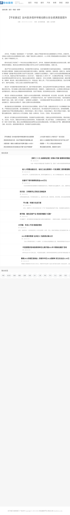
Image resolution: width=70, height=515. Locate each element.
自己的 (8, 275)
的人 (35, 275)
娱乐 (42, 3)
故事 (18, 9)
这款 (60, 275)
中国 (3, 275)
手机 (45, 275)
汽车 (48, 3)
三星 (40, 275)
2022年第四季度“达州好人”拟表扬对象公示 (37, 236)
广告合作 (22, 511)
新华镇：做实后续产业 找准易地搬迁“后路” (35, 214)
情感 (14, 9)
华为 (50, 275)
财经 (61, 3)
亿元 (55, 275)
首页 (30, 3)
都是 (20, 275)
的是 (30, 275)
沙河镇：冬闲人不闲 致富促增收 (30, 225)
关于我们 (10, 511)
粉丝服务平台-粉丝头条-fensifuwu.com (50, 511)
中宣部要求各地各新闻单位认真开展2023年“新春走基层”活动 (45, 247)
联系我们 (16, 511)
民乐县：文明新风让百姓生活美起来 (33, 192)
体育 (54, 3)
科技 (36, 3)
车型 (65, 275)
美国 (14, 275)
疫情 (25, 275)
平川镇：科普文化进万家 (32, 203)
